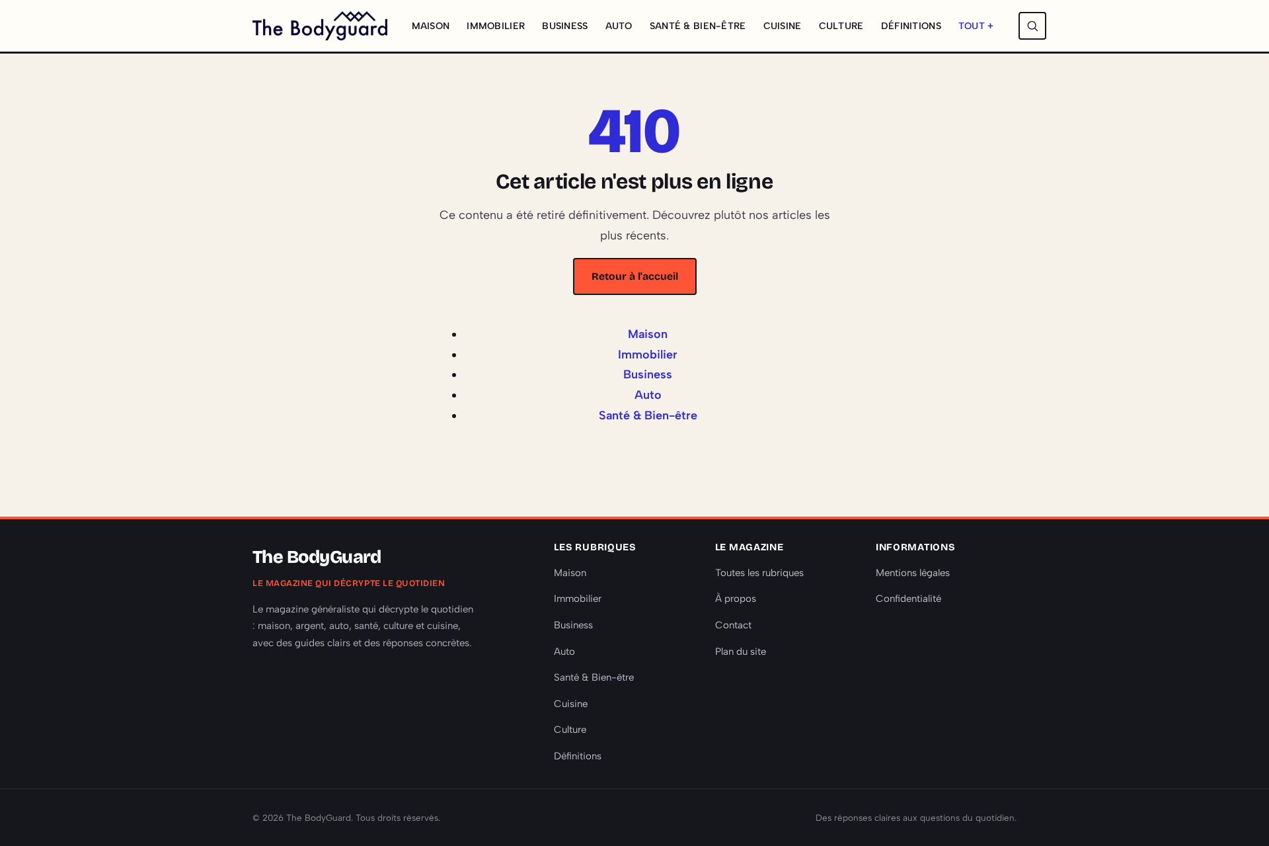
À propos (735, 599)
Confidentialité (908, 599)
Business (565, 26)
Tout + (976, 26)
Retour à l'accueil (635, 276)
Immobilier (496, 26)
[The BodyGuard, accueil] (319, 25)
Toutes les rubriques (759, 573)
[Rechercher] (1032, 26)
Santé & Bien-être (698, 26)
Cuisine (782, 26)
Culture (841, 26)
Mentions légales (913, 573)
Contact (733, 625)
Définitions (911, 26)
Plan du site (740, 651)
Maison (431, 26)
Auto (619, 26)
